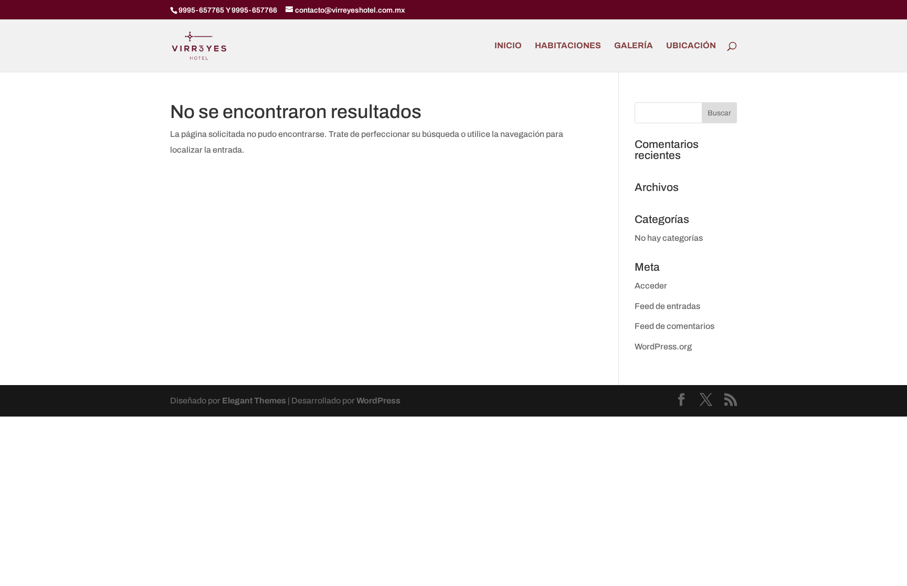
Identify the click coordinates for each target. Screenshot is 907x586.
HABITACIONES (568, 46)
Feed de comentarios (674, 326)
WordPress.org (663, 346)
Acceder (651, 285)
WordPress (378, 400)
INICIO (508, 46)
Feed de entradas (667, 306)
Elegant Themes (254, 400)
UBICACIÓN (691, 46)
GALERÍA (633, 46)
